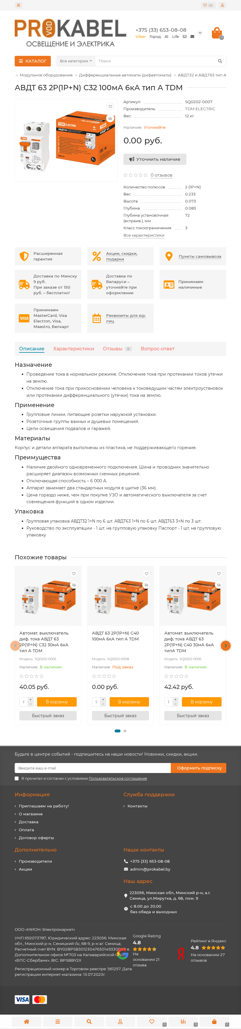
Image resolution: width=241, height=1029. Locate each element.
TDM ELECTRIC (200, 108)
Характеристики (73, 349)
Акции (25, 869)
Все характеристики (143, 235)
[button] (117, 730)
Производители (35, 861)
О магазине (31, 814)
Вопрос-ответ (158, 349)
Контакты (138, 806)
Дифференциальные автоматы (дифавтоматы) (125, 75)
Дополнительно (36, 850)
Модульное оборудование (46, 75)
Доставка (29, 821)
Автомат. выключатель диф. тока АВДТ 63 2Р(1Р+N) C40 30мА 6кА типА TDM (189, 641)
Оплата (26, 829)
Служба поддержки (149, 794)
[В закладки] (110, 106)
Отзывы (116, 349)
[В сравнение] (110, 118)
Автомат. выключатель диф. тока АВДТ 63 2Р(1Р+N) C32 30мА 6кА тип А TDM (43, 641)
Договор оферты (36, 837)
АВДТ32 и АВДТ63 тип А (202, 75)
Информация (32, 794)
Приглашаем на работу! (44, 806)
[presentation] (15, 646)
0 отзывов (162, 175)
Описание (31, 349)
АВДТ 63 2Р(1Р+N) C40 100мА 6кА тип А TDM (115, 636)
